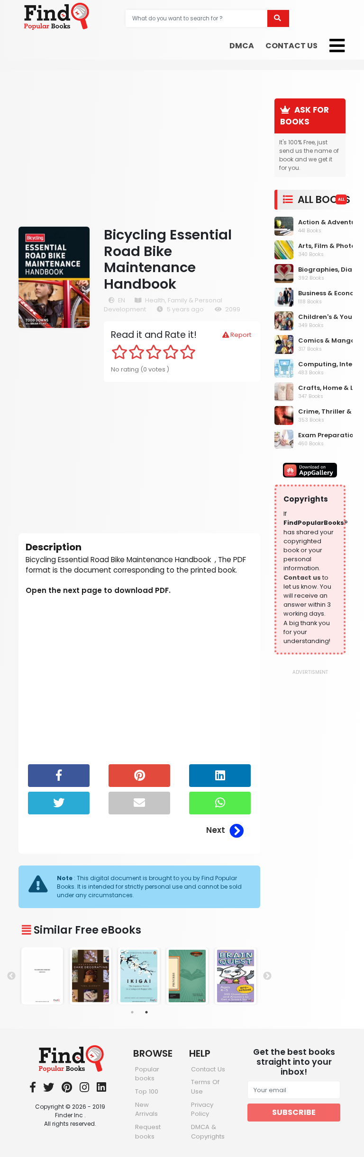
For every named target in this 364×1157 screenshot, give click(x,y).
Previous (11, 976)
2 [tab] (146, 1012)
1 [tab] (132, 1012)
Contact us (302, 578)
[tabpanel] (42, 976)
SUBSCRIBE (294, 1112)
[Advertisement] (139, 148)
